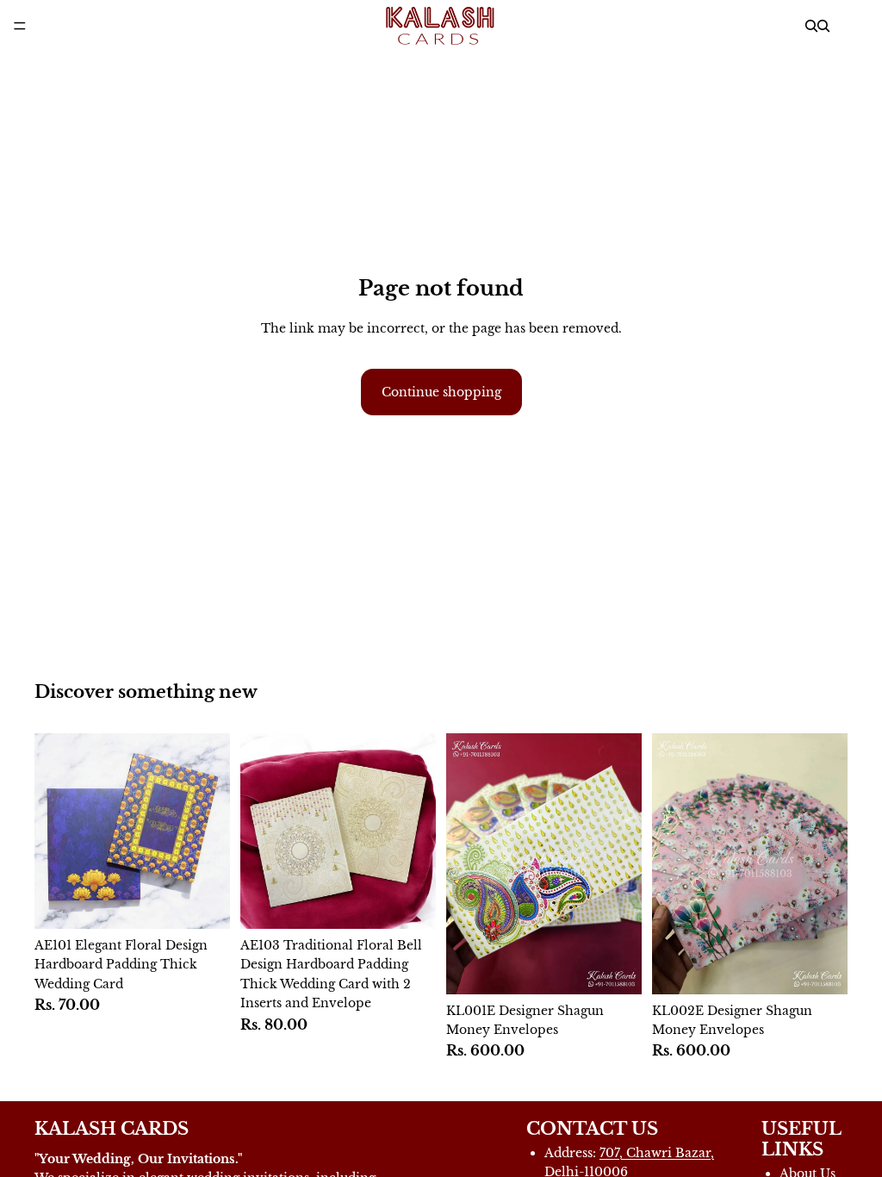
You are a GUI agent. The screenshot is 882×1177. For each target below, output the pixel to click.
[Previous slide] (465, 863)
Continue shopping (441, 392)
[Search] (811, 26)
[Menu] (20, 26)
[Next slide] (623, 863)
